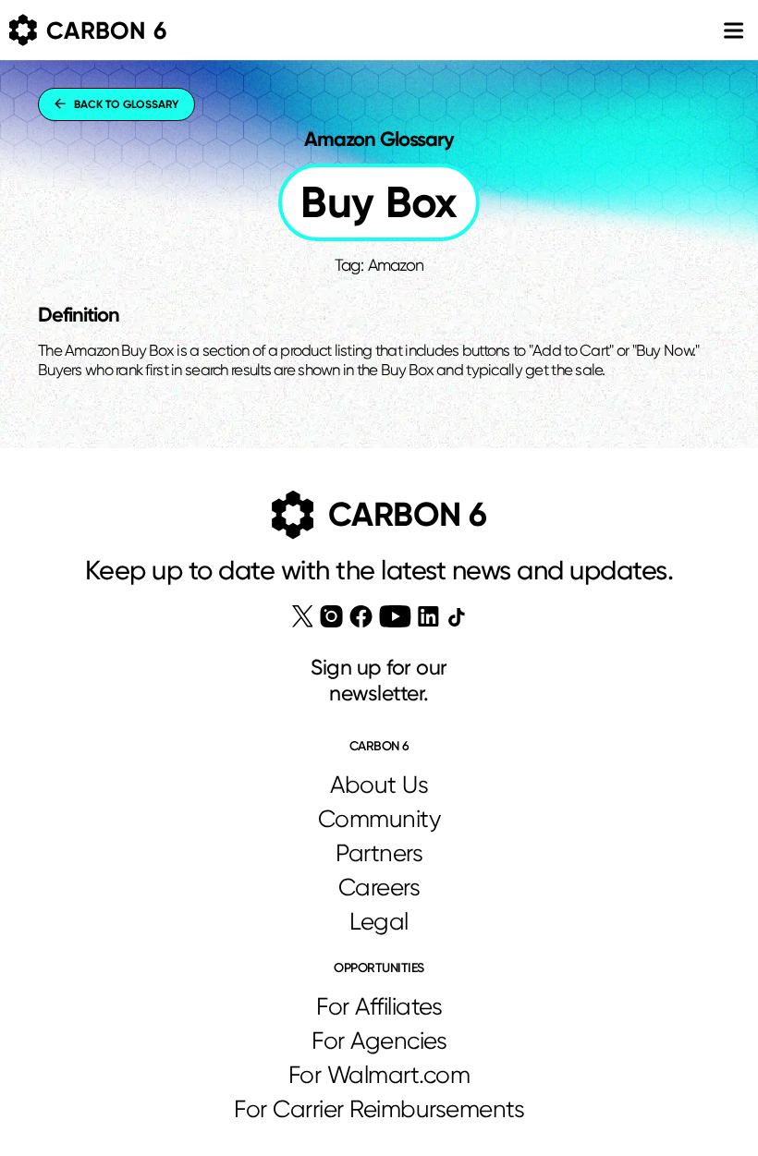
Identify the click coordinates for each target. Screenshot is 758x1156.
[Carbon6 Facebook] (361, 616)
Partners (379, 853)
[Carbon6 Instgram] (331, 616)
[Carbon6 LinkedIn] (428, 616)
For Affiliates (379, 1006)
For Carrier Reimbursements (379, 1109)
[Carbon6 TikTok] (456, 616)
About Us (379, 784)
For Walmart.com (379, 1075)
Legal (379, 921)
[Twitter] (302, 616)
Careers (379, 887)
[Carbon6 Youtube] (395, 616)
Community (379, 819)
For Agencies (379, 1040)
